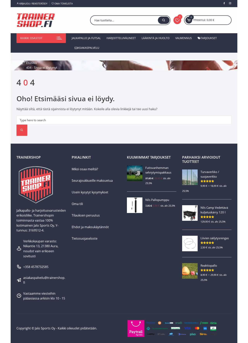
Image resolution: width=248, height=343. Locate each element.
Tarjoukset (209, 38)
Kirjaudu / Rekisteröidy (33, 3)
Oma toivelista (63, 3)
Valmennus (183, 38)
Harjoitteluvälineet (121, 38)
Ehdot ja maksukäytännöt (90, 227)
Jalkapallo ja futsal (86, 38)
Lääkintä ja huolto (156, 38)
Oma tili (77, 204)
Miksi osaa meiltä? (85, 169)
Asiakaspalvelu (88, 48)
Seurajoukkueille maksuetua (92, 180)
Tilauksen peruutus (86, 215)
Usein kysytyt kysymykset (90, 192)
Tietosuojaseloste (84, 238)
